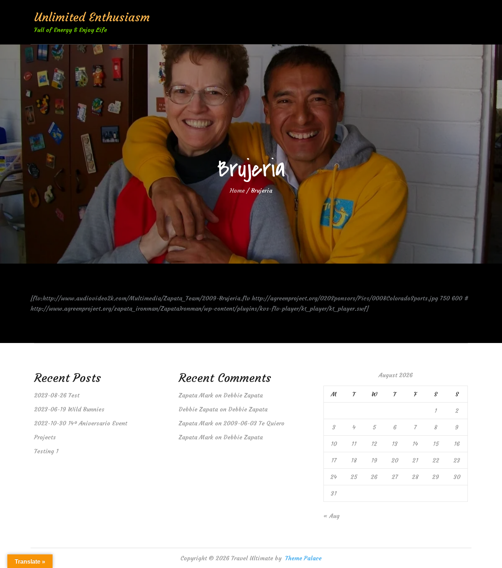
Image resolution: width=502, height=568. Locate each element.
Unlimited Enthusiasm (92, 17)
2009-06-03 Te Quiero (253, 423)
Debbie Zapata (243, 395)
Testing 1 (46, 451)
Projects (45, 437)
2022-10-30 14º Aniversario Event (80, 423)
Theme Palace (303, 558)
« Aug (331, 515)
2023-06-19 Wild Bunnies (69, 409)
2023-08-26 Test (56, 395)
